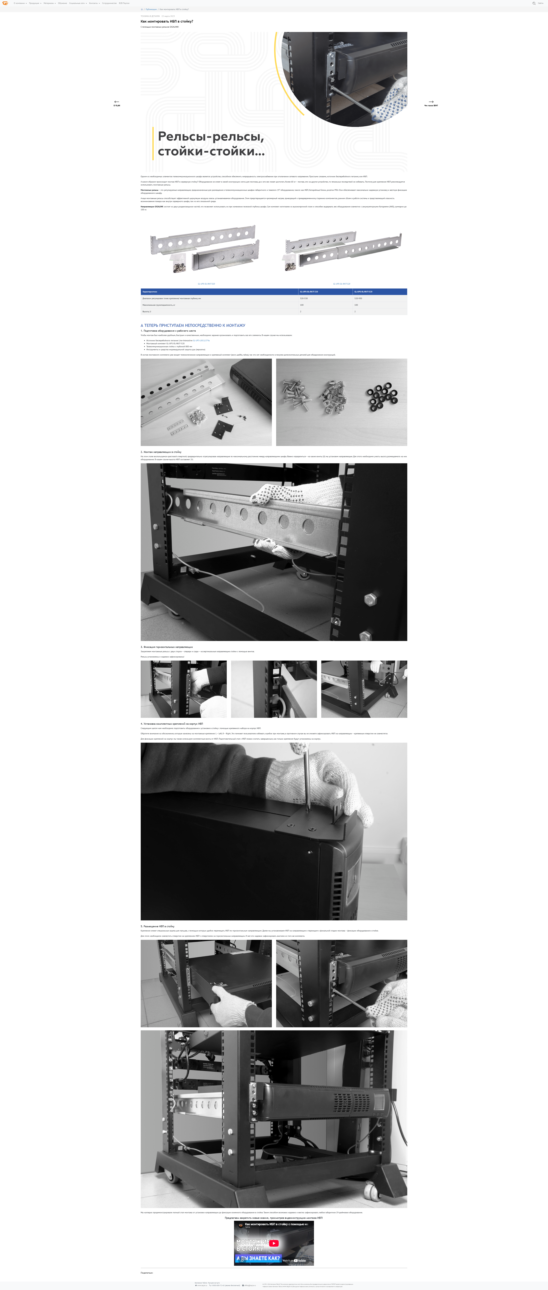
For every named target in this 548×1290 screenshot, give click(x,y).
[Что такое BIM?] (429, 102)
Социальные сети (77, 3)
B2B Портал (124, 3)
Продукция (34, 3)
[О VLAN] (118, 102)
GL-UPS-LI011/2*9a (201, 340)
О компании (19, 3)
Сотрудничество (109, 3)
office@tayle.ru (250, 1285)
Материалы (49, 3)
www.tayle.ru (202, 1285)
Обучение (62, 3)
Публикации (151, 9)
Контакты (93, 3)
